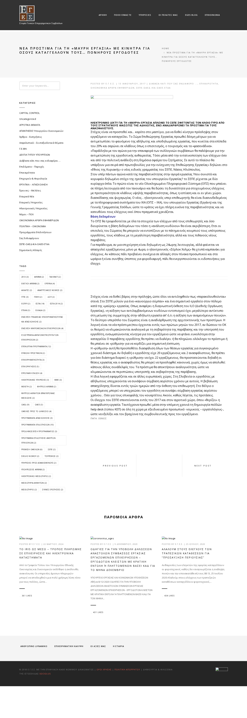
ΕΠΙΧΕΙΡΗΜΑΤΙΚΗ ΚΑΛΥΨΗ (68, 646)
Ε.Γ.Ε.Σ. (110, 83)
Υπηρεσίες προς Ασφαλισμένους (38, 463)
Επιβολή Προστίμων (33, 353)
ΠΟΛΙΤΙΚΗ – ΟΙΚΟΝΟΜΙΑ (32, 226)
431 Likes (98, 612)
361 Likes (27, 595)
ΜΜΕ (58, 380)
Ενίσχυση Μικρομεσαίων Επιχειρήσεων (42, 328)
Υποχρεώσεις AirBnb (33, 469)
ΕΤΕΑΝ (25, 310)
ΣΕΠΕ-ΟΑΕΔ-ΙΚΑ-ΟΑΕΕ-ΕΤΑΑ (153, 87)
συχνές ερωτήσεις (52, 489)
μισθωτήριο (29, 489)
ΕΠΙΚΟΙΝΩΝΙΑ (212, 15)
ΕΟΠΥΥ (25, 303)
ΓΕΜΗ (38, 297)
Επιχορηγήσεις (30, 366)
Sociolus (45, 673)
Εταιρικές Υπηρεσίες (31, 202)
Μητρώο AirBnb (46, 386)
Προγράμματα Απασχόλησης (37, 418)
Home (165, 48)
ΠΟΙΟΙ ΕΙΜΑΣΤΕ (122, 15)
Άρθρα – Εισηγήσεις (30, 136)
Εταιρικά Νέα (26, 196)
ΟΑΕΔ (25, 404)
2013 (25, 277)
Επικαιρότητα (208, 83)
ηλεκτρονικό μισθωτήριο (36, 476)
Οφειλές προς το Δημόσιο (36, 411)
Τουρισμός (51, 456)
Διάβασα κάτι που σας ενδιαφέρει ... (173, 83)
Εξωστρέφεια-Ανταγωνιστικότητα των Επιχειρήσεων (40, 337)
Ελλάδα (40, 310)
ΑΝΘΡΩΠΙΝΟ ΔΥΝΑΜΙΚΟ (33, 646)
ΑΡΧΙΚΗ (103, 15)
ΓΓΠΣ (25, 297)
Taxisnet (55, 277)
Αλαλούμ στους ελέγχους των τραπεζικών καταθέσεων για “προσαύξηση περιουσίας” (187, 553)
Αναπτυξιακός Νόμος (49, 290)
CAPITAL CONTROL (29, 113)
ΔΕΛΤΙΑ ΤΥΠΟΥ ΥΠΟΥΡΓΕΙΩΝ (34, 154)
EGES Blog (191, 15)
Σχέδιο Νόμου (30, 456)
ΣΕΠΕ (52, 449)
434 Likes (169, 595)
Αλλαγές (26, 290)
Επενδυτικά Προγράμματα (36, 346)
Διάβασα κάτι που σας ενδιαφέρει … (40, 160)
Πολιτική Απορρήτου (127, 669)
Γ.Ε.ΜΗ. (23, 148)
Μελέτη (26, 386)
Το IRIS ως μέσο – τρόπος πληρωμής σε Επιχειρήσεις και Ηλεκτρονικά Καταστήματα (50, 553)
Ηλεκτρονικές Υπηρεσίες (33, 208)
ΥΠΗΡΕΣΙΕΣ (145, 15)
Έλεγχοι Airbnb (30, 283)
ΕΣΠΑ (40, 303)
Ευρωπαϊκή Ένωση (31, 373)
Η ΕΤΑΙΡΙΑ (118, 646)
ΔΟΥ (51, 297)
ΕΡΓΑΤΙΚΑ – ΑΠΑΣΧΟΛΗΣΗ (33, 184)
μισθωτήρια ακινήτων (34, 483)
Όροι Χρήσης (104, 669)
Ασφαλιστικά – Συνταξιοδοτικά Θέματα (41, 142)
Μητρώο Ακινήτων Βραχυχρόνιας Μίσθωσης (38, 395)
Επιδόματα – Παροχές (31, 166)
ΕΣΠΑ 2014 (56, 303)
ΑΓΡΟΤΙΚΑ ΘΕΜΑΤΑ (29, 125)
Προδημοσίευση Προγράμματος (39, 431)
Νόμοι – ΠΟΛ (26, 214)
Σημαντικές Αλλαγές (30, 250)
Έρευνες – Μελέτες (30, 190)
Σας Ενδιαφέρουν (29, 238)
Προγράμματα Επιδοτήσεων (35, 232)
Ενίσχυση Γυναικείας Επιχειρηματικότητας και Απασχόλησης (42, 319)
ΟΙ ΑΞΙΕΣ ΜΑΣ (98, 646)
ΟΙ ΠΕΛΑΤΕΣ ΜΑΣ (168, 15)
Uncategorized (27, 119)
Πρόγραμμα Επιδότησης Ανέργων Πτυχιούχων (38, 440)
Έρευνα (50, 283)
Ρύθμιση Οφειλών (31, 449)
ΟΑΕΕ (39, 404)
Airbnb (39, 277)
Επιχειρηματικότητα (32, 360)
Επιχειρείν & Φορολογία (33, 178)
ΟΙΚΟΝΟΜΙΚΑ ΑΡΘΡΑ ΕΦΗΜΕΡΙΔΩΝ (113, 87)
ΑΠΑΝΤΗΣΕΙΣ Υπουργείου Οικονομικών (41, 130)
